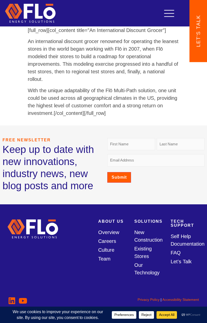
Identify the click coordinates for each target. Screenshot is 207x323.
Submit (119, 177)
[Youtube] (23, 301)
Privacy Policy (149, 300)
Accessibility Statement (180, 300)
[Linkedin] (12, 301)
